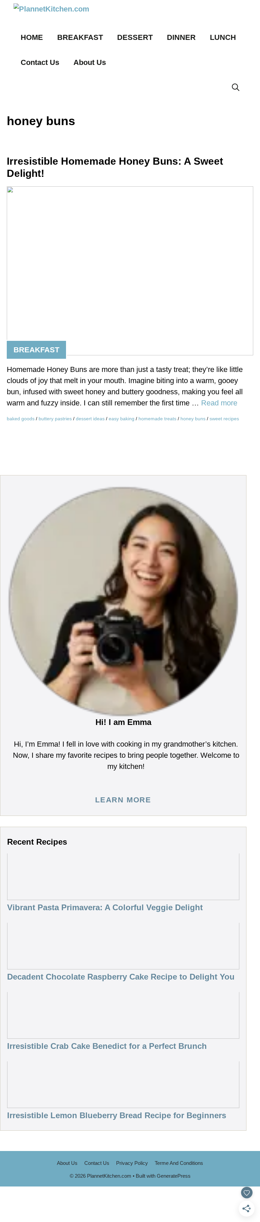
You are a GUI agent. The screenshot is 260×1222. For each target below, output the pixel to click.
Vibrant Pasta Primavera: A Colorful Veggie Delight (105, 907)
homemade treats (157, 418)
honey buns (192, 418)
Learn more (123, 800)
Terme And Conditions (179, 1163)
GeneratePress (174, 1176)
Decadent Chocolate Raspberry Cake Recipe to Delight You (121, 976)
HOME (32, 37)
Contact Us (40, 62)
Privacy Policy (132, 1163)
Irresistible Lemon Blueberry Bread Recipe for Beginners (116, 1115)
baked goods (21, 418)
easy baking (121, 418)
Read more (219, 403)
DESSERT (135, 37)
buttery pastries (55, 418)
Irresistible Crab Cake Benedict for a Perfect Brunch (107, 1046)
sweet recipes (224, 418)
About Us (89, 62)
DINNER (181, 37)
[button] (235, 87)
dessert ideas (90, 418)
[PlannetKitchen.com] (59, 12)
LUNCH (223, 37)
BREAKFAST (80, 37)
